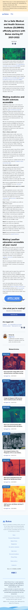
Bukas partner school (16, 326)
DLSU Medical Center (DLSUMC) (10, 78)
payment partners (15, 234)
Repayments (14, 544)
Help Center (14, 551)
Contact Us (14, 565)
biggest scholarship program (13, 109)
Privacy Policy (14, 557)
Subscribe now (14, 314)
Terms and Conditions (14, 554)
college (4, 257)
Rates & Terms (14, 541)
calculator (19, 184)
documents (13, 198)
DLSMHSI (5, 324)
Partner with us (14, 561)
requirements (6, 198)
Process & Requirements (14, 538)
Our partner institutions (14, 547)
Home (14, 535)
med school (10, 257)
